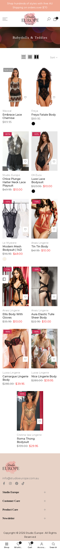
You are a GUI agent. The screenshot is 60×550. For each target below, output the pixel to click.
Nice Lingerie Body (44, 376)
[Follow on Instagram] (10, 483)
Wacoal (6, 110)
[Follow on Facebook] (4, 483)
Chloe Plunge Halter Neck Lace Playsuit (14, 182)
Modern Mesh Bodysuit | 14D (12, 248)
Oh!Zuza (36, 175)
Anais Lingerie (40, 242)
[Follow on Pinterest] (16, 483)
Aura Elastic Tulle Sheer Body (42, 316)
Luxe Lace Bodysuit (38, 180)
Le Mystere (9, 242)
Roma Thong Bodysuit (26, 440)
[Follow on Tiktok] (23, 483)
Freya (34, 110)
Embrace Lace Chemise (12, 116)
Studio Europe (11, 175)
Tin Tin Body (39, 246)
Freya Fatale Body (43, 114)
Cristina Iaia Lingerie (29, 434)
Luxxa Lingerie (11, 372)
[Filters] (4, 279)
